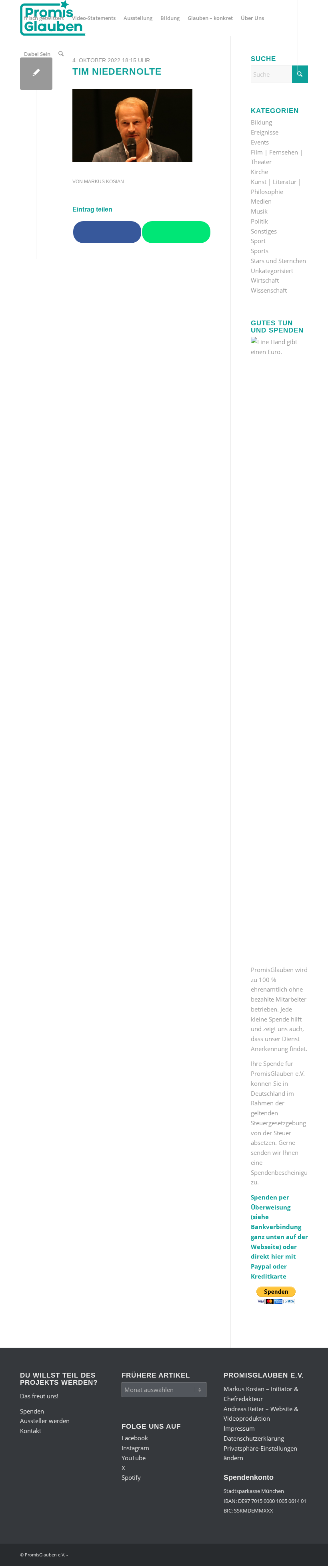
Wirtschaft (265, 280)
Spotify (131, 1477)
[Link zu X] (58, 89)
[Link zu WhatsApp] (70, 89)
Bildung (261, 122)
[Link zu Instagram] (34, 89)
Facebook (135, 1438)
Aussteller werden (45, 1421)
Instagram (135, 1448)
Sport (258, 241)
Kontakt (30, 1431)
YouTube (134, 1458)
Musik (259, 211)
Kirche (259, 172)
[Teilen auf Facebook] (107, 232)
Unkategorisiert (272, 271)
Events (260, 142)
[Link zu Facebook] (22, 89)
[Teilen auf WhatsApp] (176, 232)
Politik (259, 221)
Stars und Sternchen (278, 261)
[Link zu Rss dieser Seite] (82, 89)
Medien (261, 201)
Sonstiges (264, 231)
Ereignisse (264, 132)
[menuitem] (44, 18)
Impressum (239, 1428)
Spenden (32, 1411)
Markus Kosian (104, 181)
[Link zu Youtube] (46, 89)
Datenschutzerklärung (254, 1438)
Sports (259, 251)
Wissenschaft (269, 290)
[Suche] (61, 54)
